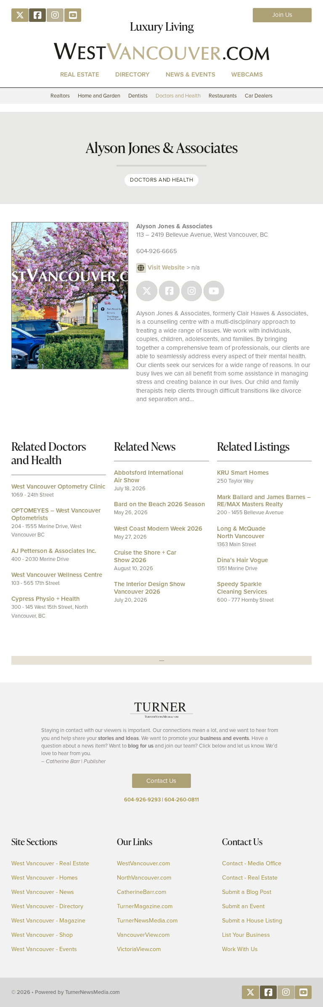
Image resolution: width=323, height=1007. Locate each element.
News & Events (190, 74)
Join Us (282, 14)
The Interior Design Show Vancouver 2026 (149, 587)
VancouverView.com (143, 935)
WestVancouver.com (143, 863)
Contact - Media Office (251, 863)
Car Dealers (259, 96)
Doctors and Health (178, 96)
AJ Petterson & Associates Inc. (53, 550)
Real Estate (79, 74)
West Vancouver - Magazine (48, 921)
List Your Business (246, 935)
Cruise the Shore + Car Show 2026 (145, 556)
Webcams (247, 74)
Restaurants (223, 96)
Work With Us (240, 949)
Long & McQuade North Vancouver (241, 532)
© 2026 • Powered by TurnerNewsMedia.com (65, 992)
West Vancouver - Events (44, 949)
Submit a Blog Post (246, 892)
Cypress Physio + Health (45, 598)
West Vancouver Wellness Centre (56, 574)
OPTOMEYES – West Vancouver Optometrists (56, 514)
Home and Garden (99, 96)
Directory (132, 74)
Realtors (60, 96)
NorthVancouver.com (144, 878)
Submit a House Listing (252, 921)
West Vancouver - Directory (47, 906)
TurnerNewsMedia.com (147, 921)
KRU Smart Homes (243, 472)
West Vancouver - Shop (42, 935)
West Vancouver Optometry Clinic (58, 486)
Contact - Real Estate (250, 878)
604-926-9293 (142, 799)
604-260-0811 (181, 799)
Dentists (138, 96)
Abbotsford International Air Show (148, 476)
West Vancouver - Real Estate (50, 863)
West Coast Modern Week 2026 (158, 528)
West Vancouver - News (42, 892)
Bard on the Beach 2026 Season (159, 504)
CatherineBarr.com (141, 892)
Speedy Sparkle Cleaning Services (242, 587)
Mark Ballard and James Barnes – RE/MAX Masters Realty (264, 500)
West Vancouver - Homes (44, 878)
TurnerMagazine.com (144, 906)
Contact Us (161, 780)
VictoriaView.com (139, 949)
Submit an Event (243, 906)
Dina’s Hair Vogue (242, 560)
